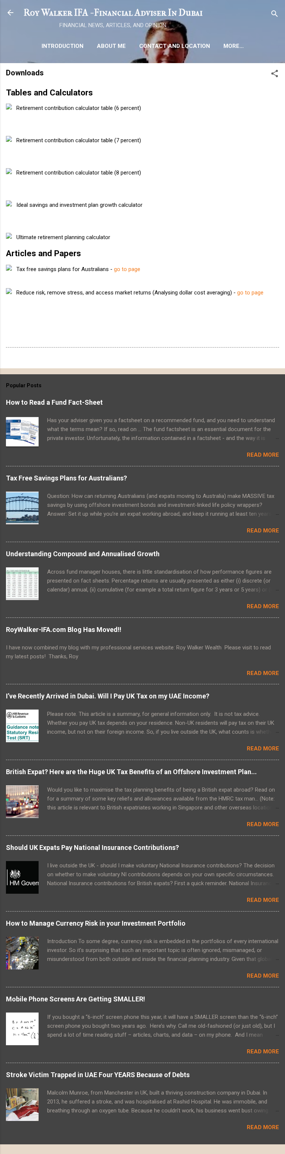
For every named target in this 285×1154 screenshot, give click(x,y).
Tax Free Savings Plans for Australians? (66, 478)
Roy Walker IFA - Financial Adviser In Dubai (113, 12)
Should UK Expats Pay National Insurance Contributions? (92, 847)
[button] (274, 75)
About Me (111, 46)
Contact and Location (174, 46)
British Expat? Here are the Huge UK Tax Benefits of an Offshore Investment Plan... (131, 772)
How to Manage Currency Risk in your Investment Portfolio (96, 923)
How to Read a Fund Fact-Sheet (54, 402)
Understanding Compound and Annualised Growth (83, 554)
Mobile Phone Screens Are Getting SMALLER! (75, 999)
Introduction (62, 46)
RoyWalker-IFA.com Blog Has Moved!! (63, 629)
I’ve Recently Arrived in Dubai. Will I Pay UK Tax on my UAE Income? (107, 696)
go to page (127, 269)
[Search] (274, 15)
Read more (263, 455)
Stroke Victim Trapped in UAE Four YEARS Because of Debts (98, 1075)
